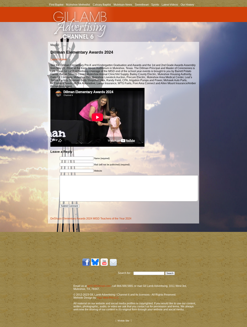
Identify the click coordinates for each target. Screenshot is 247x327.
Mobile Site (123, 320)
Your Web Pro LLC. (108, 297)
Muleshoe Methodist (78, 4)
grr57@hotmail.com (99, 285)
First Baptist (56, 4)
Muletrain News (123, 4)
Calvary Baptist (102, 4)
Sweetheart (142, 4)
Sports (155, 4)
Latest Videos (170, 4)
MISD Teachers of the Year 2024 (112, 218)
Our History (186, 5)
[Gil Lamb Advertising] (80, 25)
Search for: (125, 273)
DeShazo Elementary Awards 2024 (71, 218)
